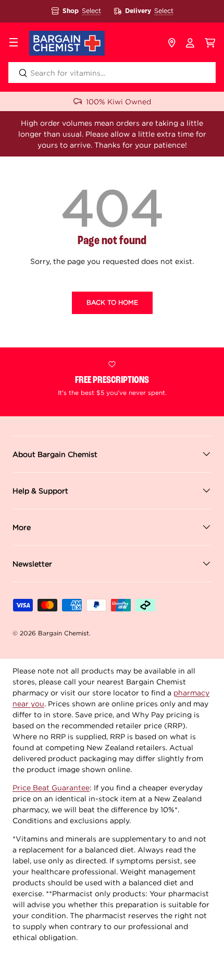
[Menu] (13, 43)
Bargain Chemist (63, 633)
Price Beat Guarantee (51, 787)
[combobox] (112, 72)
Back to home (112, 302)
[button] (210, 43)
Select (91, 10)
